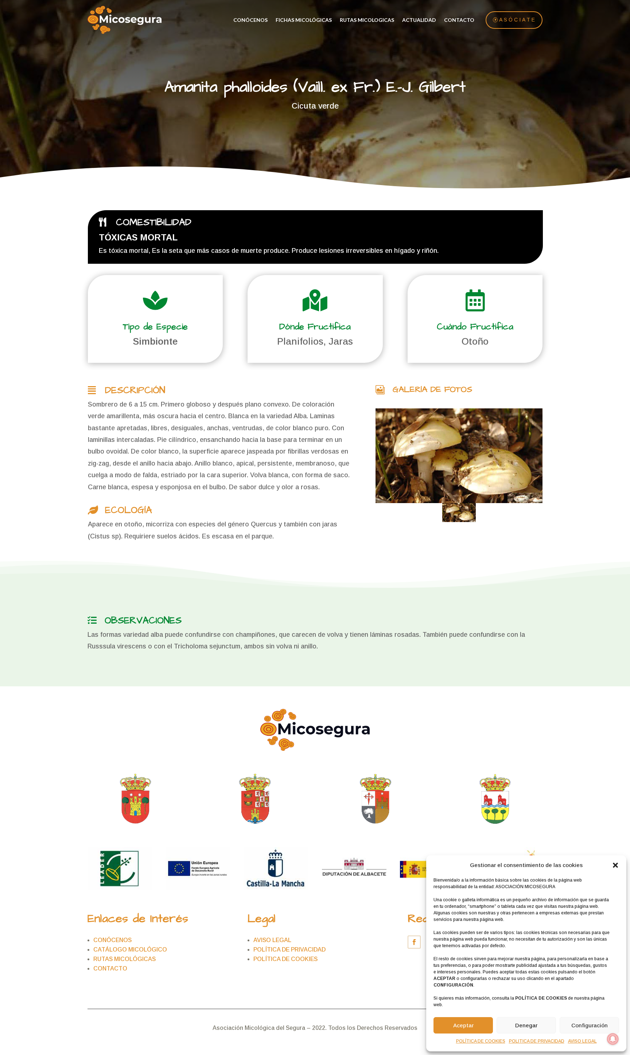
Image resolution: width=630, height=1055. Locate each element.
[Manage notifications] (613, 1039)
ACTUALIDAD (419, 20)
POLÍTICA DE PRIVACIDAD (289, 949)
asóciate (517, 20)
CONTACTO (459, 20)
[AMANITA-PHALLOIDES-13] (459, 455)
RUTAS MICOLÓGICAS (124, 959)
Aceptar (463, 1025)
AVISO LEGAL (582, 1041)
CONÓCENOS (250, 20)
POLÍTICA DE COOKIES (480, 1041)
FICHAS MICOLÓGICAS (304, 20)
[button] (615, 865)
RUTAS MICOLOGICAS (367, 20)
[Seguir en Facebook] (414, 942)
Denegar (526, 1025)
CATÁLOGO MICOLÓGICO (130, 949)
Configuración (589, 1025)
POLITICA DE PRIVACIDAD (536, 1041)
